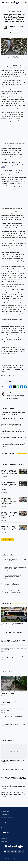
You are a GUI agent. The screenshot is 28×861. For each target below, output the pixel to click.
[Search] (22, 2)
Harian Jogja (5, 367)
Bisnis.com (4, 838)
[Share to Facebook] (10, 386)
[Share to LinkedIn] (21, 386)
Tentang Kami (5, 814)
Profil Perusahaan (6, 822)
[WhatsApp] (23, 851)
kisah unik (9, 381)
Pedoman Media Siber (7, 817)
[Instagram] (12, 851)
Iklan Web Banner (6, 825)
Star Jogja (4, 841)
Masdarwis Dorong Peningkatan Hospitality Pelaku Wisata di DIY (13, 165)
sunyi (13, 72)
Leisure (13, 11)
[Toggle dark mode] (26, 2)
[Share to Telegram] (25, 386)
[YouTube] (15, 851)
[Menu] (2, 2)
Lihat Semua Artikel (7, 539)
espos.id (3, 835)
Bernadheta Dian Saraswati (15, 26)
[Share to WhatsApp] (18, 386)
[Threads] (19, 851)
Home (8, 11)
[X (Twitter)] (8, 851)
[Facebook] (5, 851)
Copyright (4, 819)
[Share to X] (14, 386)
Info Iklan (4, 827)
